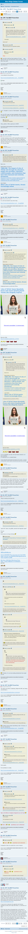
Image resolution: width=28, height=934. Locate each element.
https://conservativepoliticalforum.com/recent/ (10, 692)
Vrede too (6, 22)
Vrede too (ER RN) (7, 586)
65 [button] (19, 11)
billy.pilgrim (6, 472)
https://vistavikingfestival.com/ (7, 901)
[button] (6, 11)
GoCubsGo (8, 25)
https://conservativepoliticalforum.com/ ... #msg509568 (12, 203)
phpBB (10, 931)
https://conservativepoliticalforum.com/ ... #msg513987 (12, 728)
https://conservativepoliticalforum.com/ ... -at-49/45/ (16, 36)
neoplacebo (8, 252)
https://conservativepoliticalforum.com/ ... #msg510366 (13, 631)
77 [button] (24, 11)
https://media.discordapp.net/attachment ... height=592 (13, 107)
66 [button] (21, 11)
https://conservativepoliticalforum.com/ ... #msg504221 (14, 606)
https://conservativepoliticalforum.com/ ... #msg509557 (12, 77)
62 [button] (12, 11)
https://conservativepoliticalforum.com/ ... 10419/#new (12, 501)
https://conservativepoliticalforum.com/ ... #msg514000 (12, 770)
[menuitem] (2, 4)
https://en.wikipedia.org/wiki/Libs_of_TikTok (10, 338)
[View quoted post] (11, 22)
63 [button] (15, 11)
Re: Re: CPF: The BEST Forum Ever (10, 71)
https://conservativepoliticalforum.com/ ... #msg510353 (13, 583)
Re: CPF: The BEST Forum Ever (10, 9)
